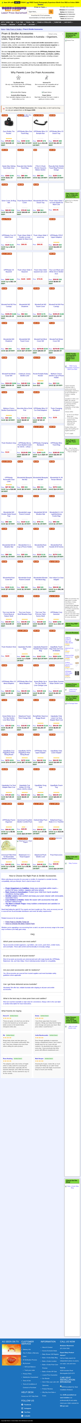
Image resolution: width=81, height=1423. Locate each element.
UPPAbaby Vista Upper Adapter (40, 752)
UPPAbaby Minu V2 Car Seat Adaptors (40, 409)
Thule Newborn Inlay (8, 443)
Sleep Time (22, 24)
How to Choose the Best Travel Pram (20, 924)
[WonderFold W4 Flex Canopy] (56, 295)
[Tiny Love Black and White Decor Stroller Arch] (56, 260)
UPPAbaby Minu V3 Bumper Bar (40, 132)
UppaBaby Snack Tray (56, 786)
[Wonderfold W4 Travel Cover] (24, 329)
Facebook (27, 1404)
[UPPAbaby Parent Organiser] (8, 810)
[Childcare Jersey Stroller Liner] (24, 364)
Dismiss (40, 4)
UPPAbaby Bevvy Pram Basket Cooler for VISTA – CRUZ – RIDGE (25, 445)
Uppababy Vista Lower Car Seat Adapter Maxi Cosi (56, 718)
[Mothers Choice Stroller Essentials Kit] (8, 399)
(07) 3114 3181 (65, 1348)
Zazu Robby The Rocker (9, 132)
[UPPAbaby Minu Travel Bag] (56, 433)
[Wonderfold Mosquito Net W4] (40, 468)
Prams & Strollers (44, 22)
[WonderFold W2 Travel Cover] (40, 295)
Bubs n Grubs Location (49, 1361)
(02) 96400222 (69, 12)
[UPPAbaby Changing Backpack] (40, 433)
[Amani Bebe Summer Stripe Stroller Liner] (56, 672)
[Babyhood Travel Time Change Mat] (24, 706)
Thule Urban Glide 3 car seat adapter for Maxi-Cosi (56, 202)
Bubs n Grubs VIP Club (49, 1371)
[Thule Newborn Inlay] (8, 433)
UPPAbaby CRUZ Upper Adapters (56, 236)
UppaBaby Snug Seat (40, 786)
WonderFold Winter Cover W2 (56, 340)
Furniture (57, 22)
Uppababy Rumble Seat (24, 648)
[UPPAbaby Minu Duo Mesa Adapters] (24, 672)
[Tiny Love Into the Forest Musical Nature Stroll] (8, 602)
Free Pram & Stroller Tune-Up (17, 922)
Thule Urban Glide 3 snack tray (40, 236)
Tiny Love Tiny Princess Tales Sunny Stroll (40, 614)
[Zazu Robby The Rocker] (8, 122)
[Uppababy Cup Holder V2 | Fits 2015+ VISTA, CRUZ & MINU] (24, 776)
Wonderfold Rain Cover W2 (40, 546)
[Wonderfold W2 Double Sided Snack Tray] (8, 502)
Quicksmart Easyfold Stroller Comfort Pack (24, 821)
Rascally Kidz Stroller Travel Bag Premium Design (56, 168)
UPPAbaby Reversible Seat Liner (8, 479)
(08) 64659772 (68, 19)
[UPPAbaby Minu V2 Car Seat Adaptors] (40, 399)
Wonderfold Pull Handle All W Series (56, 546)
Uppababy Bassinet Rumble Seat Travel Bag (40, 648)
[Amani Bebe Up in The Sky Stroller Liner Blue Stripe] (8, 706)
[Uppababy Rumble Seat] (24, 637)
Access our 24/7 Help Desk (29, 1396)
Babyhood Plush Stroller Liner (40, 856)
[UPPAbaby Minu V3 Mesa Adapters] (8, 672)
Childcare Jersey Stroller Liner (25, 375)
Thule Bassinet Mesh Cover (24, 201)
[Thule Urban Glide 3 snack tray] (40, 225)
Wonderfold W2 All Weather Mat (40, 513)
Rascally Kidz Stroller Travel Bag (24, 167)
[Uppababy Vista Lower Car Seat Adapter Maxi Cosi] (56, 706)
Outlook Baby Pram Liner (40, 821)
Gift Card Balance (30, 1367)
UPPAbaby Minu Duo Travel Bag (24, 132)
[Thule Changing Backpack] (56, 399)
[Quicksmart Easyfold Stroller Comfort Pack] (24, 810)
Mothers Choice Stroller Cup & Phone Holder (56, 375)
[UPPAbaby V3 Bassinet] (8, 260)
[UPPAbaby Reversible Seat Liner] (8, 468)
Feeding (4, 24)
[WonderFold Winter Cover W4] (8, 364)
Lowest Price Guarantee (49, 1375)
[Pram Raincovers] (56, 845)
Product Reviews (47, 1389)
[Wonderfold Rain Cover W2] (40, 535)
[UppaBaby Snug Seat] (40, 776)
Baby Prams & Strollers (14, 29)
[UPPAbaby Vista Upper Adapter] (40, 741)
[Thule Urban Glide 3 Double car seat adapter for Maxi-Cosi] (24, 225)
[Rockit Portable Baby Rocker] (40, 364)
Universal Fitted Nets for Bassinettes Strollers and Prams (8, 856)
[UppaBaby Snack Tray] (56, 776)
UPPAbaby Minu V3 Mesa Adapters (9, 682)
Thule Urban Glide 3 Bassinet (24, 271)
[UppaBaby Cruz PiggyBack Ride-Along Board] (8, 741)
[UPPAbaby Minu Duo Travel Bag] (24, 122)
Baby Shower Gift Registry (50, 1354)
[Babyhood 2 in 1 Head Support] (24, 845)
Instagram (27, 1408)
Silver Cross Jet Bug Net (9, 201)
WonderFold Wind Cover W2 (40, 340)
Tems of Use (27, 1380)
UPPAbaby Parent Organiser (8, 821)
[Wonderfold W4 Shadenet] (8, 329)
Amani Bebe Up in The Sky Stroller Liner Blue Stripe (8, 718)
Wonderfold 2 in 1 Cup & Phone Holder (24, 546)
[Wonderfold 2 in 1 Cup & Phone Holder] (24, 535)
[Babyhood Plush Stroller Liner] (40, 845)
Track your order (29, 1370)
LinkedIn (27, 1416)
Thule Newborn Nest (8, 647)
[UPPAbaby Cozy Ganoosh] (56, 602)
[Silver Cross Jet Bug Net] (8, 191)
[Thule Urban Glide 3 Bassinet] (24, 260)
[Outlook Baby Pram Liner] (40, 810)
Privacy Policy (27, 1373)
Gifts (3, 22)
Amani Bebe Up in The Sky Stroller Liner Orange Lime (40, 683)
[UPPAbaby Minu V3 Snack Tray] (56, 122)
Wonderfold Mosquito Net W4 (40, 478)
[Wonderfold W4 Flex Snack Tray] (40, 191)
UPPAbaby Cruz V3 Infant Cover (9, 236)
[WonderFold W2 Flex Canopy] (8, 295)
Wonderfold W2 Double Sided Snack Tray (8, 514)
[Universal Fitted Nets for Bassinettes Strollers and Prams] (8, 845)
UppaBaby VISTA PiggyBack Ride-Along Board (24, 752)
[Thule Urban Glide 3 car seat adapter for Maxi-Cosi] (56, 191)
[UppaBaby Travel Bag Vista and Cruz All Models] (56, 637)
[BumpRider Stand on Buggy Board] (40, 706)
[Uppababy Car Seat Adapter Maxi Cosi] (8, 776)
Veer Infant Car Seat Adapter (56, 578)
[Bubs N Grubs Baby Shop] (14, 13)
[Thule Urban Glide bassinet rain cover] (40, 260)
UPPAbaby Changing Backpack (40, 444)
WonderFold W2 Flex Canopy (8, 305)
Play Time (19, 22)
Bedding (12, 24)
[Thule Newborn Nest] (8, 637)
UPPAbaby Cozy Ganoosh (56, 613)
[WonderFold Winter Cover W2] (56, 329)
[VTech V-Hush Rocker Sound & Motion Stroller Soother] (40, 156)
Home (3, 29)
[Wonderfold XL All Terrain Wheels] (56, 468)
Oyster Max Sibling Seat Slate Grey (8, 167)
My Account (26, 1363)
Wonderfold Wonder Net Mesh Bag (40, 578)
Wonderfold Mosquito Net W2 (24, 478)
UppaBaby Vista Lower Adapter (56, 752)
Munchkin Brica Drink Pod (24, 409)
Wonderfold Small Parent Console (24, 578)
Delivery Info (27, 1349)
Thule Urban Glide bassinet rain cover (40, 271)
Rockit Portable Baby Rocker (40, 375)
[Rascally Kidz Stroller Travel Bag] (24, 156)
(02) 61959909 (69, 16)
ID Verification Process (30, 1360)
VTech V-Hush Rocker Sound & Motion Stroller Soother (40, 168)
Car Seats (68, 22)
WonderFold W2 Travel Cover (40, 305)
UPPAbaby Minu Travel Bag (56, 444)
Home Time (9, 22)
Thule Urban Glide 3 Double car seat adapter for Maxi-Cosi (24, 237)
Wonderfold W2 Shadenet (24, 305)
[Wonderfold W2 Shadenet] (24, 295)
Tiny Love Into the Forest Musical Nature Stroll (9, 614)
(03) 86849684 (70, 14)
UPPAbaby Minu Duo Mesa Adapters (24, 682)
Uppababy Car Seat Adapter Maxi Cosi (9, 786)
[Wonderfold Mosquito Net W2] (24, 468)
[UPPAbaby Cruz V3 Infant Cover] (8, 225)
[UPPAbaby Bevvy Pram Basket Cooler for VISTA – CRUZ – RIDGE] (24, 433)
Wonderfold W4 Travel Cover (24, 340)
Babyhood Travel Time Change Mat (24, 717)
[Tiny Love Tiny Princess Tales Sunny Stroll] (40, 602)
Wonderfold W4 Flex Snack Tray (40, 201)
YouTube (27, 1412)
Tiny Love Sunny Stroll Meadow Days (25, 613)
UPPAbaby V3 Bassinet (9, 271)
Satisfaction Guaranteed (30, 1377)
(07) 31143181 (69, 10)
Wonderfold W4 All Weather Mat (8, 546)
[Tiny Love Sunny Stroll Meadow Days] (24, 602)
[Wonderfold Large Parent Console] (24, 502)
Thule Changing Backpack (56, 409)
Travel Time (30, 22)
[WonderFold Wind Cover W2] (40, 329)
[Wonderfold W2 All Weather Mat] (40, 502)
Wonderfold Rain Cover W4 (9, 578)
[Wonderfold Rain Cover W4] (8, 568)
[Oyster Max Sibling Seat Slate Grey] (8, 156)
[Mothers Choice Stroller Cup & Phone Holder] (56, 364)
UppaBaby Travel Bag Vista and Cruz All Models (56, 648)
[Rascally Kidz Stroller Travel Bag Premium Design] (56, 156)
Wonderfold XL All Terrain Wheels (56, 478)
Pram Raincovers (56, 855)
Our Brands (45, 1378)
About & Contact (47, 1347)
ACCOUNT (32, 24)
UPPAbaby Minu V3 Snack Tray (56, 132)
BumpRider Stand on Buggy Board (40, 717)
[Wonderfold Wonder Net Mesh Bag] (40, 568)
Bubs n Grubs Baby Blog (50, 1357)
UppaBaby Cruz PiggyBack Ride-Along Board (9, 752)
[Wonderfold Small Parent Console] (24, 568)
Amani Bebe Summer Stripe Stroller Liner (56, 682)
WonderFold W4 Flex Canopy (56, 305)
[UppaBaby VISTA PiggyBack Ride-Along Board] (24, 741)
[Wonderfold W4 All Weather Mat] (8, 535)
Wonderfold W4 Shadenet (8, 340)
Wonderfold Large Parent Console (24, 513)
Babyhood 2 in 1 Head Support (24, 856)
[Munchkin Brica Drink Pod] (24, 399)
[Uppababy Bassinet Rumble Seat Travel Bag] (40, 637)
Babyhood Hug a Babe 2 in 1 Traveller (56, 821)
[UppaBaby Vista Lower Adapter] (56, 741)
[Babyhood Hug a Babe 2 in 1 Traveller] (56, 810)
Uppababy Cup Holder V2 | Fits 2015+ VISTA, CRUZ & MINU (24, 787)
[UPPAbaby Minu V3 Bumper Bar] (40, 122)
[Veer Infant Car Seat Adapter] (56, 568)
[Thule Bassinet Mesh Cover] (24, 191)
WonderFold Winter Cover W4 (9, 375)
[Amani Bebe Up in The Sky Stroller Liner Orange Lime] (40, 672)
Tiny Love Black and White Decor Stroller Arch (56, 271)
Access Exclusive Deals (49, 1351)
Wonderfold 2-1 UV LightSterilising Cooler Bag (56, 514)
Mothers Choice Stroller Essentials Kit (8, 409)
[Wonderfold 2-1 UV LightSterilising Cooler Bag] (56, 502)
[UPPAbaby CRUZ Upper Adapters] (56, 225)
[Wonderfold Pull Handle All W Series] (56, 535)
